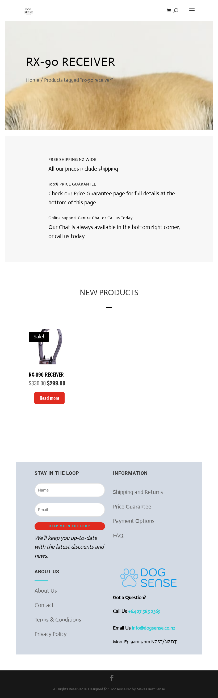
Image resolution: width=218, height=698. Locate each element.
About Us (46, 590)
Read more (49, 397)
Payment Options (133, 521)
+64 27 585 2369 (144, 611)
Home (32, 80)
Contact (44, 605)
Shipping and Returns (138, 492)
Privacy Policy (50, 634)
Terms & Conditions (58, 619)
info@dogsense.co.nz (153, 628)
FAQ (118, 535)
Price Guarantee (132, 506)
